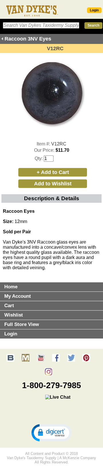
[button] (51, 432)
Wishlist (13, 315)
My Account (17, 296)
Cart (9, 305)
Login (94, 10)
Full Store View (21, 324)
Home (10, 286)
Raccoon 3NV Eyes (28, 39)
